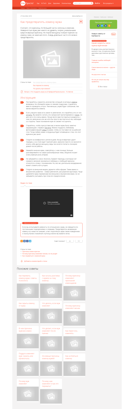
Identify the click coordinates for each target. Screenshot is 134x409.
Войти (97, 3)
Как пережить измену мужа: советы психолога (28, 278)
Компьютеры (66, 3)
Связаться (110, 17)
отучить (29, 115)
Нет (79, 241)
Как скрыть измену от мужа (27, 304)
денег (77, 115)
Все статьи (103, 87)
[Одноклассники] (109, 25)
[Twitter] (102, 25)
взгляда (48, 128)
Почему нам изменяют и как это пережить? (50, 383)
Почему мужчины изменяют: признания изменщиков (72, 279)
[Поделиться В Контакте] (24, 241)
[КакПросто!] (27, 3)
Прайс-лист (103, 17)
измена (74, 102)
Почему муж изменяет (24, 382)
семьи (44, 130)
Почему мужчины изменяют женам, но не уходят (39, 254)
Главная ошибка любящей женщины (101, 61)
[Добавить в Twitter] (30, 241)
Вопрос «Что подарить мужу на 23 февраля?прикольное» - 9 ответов (48, 92)
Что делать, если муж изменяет (51, 304)
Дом (49, 3)
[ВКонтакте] (105, 25)
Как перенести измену (41, 85)
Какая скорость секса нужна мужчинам (101, 44)
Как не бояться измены (71, 357)
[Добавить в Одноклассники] (22, 241)
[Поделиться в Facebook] (27, 241)
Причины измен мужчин (31, 251)
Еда (38, 3)
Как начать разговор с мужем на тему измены (51, 278)
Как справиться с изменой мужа (33, 256)
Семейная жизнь (42, 8)
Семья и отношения (32, 8)
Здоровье (56, 3)
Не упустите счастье (99, 74)
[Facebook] (98, 25)
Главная (23, 8)
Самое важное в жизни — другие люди (103, 68)
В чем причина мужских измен (25, 329)
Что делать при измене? (41, 89)
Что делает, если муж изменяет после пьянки (51, 331)
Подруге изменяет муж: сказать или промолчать (26, 356)
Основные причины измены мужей (50, 357)
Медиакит (96, 17)
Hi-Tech (43, 3)
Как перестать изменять (71, 332)
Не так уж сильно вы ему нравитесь (100, 81)
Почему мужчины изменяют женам (72, 306)
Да (70, 241)
